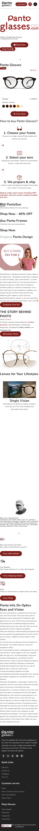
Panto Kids (5, 812)
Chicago (5, 99)
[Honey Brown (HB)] (18, 106)
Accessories (6, 819)
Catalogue (5, 774)
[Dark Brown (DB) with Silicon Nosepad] (7, 106)
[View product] (19, 81)
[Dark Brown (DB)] (14, 106)
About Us (5, 767)
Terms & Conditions (9, 795)
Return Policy (6, 798)
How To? (5, 777)
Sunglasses (6, 816)
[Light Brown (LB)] (10, 106)
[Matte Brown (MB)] (3, 106)
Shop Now (7, 230)
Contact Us (6, 771)
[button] (18, 59)
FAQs (4, 788)
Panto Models (7, 809)
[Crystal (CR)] (21, 106)
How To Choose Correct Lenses (13, 791)
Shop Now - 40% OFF (16, 214)
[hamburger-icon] (35, 4)
